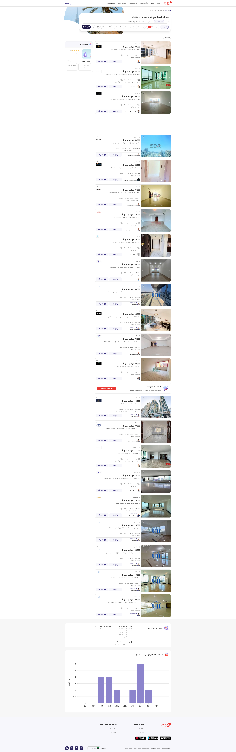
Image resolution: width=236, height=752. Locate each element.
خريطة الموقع (128, 748)
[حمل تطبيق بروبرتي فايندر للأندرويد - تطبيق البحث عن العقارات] (153, 738)
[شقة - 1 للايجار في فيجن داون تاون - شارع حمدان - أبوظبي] (133, 146)
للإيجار (152, 3)
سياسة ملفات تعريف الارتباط (141, 748)
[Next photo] (169, 52)
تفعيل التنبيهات (93, 27)
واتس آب (101, 61)
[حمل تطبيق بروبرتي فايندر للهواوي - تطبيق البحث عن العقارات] (140, 738)
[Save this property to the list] (143, 43)
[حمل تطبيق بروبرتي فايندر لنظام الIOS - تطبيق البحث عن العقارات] (165, 738)
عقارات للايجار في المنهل (126, 637)
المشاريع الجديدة (144, 3)
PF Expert (114, 732)
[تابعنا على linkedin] (67, 748)
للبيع (158, 3)
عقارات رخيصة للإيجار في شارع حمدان (123, 644)
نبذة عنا (141, 729)
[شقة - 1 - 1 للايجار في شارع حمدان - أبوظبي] (133, 320)
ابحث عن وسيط (122, 3)
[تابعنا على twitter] (71, 748)
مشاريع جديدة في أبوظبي (105, 629)
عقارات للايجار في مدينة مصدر (125, 629)
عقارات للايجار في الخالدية (126, 631)
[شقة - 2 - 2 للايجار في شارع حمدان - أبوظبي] (133, 52)
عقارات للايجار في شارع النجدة (125, 633)
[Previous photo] (143, 52)
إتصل (114, 61)
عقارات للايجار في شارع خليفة (125, 635)
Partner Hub (113, 729)
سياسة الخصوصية (155, 748)
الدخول (67, 3)
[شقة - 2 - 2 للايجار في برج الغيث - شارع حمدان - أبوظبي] (133, 195)
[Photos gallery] (156, 52)
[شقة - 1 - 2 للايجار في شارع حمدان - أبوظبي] (133, 345)
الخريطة (87, 27)
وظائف (142, 732)
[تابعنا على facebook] (76, 748)
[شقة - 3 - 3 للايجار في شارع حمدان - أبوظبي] (133, 171)
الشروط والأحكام (166, 748)
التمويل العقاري (111, 3)
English (103, 748)
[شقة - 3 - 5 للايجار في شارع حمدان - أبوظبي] (133, 556)
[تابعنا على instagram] (81, 748)
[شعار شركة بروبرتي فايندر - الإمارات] (167, 3)
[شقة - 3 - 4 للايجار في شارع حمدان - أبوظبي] (133, 102)
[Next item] (68, 61)
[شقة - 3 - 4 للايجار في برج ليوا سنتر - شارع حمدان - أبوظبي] (133, 506)
